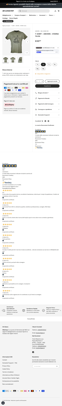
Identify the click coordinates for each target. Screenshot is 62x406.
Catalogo (5, 18)
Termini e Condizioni (8, 372)
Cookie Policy (6, 369)
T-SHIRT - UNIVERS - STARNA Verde (18, 25)
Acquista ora (47, 86)
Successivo (12, 188)
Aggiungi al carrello (52, 81)
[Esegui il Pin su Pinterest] (48, 121)
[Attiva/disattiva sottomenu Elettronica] (37, 15)
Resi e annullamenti (7, 384)
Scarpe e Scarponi (20, 15)
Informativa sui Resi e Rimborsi (10, 375)
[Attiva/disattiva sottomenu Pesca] (54, 15)
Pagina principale (6, 25)
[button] (58, 11)
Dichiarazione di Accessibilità (10, 381)
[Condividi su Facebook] (45, 121)
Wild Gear (8, 400)
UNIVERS (37, 31)
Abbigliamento (6, 15)
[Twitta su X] (42, 121)
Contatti (4, 360)
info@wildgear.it (40, 333)
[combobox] (34, 11)
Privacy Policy (6, 366)
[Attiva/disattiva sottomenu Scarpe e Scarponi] (27, 15)
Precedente (5, 188)
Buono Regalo (14, 18)
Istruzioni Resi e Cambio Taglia (10, 378)
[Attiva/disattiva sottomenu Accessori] (47, 15)
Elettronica (32, 15)
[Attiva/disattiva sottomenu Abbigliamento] (12, 15)
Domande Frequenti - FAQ (9, 363)
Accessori (42, 15)
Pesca (51, 15)
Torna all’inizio (31, 319)
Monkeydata (23, 400)
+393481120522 (41, 330)
